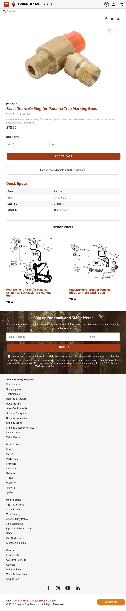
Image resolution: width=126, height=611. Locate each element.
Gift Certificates (15, 538)
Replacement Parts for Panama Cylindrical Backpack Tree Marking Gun (28, 293)
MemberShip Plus (16, 543)
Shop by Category (16, 413)
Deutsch (11, 468)
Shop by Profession (17, 418)
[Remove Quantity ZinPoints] (8, 144)
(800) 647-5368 (20, 600)
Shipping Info (13, 389)
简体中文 (11, 483)
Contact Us (12, 555)
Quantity (13, 137)
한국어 (10, 492)
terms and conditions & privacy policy (73, 366)
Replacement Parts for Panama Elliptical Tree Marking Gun (89, 292)
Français (11, 463)
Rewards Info (13, 403)
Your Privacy (13, 514)
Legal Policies (14, 509)
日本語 (10, 478)
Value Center (13, 437)
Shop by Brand (14, 422)
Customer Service (16, 559)
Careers (10, 564)
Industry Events (15, 569)
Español (10, 454)
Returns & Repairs (16, 398)
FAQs (9, 533)
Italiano (10, 473)
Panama (12, 104)
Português (12, 459)
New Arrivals (13, 432)
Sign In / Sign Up (15, 504)
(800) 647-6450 (47, 600)
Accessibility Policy (17, 519)
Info (8, 449)
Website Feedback (16, 574)
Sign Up (64, 347)
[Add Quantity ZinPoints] (52, 144)
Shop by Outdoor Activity (20, 427)
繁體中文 (11, 487)
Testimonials (13, 394)
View (9, 302)
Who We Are (13, 384)
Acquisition (12, 579)
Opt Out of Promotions (19, 528)
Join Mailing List (15, 523)
